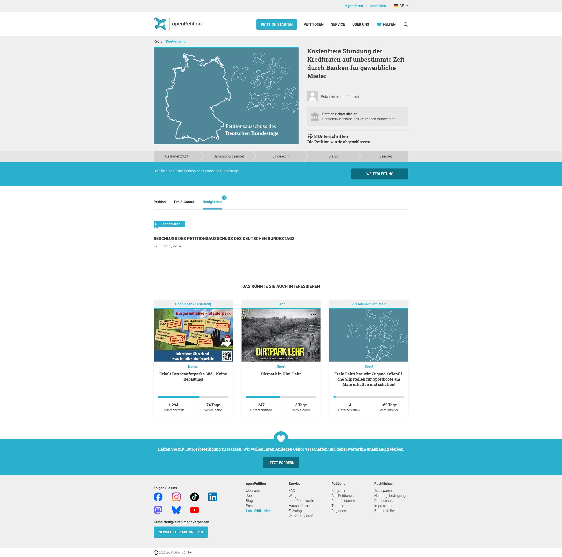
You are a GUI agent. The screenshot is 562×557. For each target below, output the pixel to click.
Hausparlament (301, 506)
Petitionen (314, 24)
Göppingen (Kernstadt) (193, 304)
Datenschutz (384, 501)
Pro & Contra (184, 202)
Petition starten (277, 24)
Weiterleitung (379, 174)
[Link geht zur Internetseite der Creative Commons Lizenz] (156, 552)
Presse (251, 506)
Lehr (281, 304)
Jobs (250, 496)
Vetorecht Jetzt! (301, 516)
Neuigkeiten (212, 200)
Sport (281, 366)
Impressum (383, 506)
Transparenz (384, 491)
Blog (249, 501)
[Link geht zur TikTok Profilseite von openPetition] (194, 496)
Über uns (253, 491)
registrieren (353, 6)
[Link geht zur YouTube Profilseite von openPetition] (194, 510)
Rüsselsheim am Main (368, 304)
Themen (337, 506)
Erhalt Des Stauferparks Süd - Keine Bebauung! (193, 376)
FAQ (292, 491)
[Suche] (406, 24)
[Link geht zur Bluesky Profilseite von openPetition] (176, 510)
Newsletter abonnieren (181, 532)
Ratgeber (338, 491)
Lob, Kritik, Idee (258, 511)
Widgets (295, 496)
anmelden (378, 6)
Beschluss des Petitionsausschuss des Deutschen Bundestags (224, 238)
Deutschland (176, 41)
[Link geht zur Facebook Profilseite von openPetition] (158, 496)
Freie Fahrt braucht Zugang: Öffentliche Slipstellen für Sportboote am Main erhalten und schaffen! (368, 379)
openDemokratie (301, 501)
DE (401, 6)
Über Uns (360, 24)
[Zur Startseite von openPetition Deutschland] (178, 24)
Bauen (193, 366)
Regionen (338, 511)
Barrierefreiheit (385, 511)
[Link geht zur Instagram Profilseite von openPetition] (176, 496)
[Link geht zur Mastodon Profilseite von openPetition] (158, 510)
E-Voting (295, 511)
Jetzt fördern (281, 463)
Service (338, 24)
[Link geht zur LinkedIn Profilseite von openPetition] (212, 496)
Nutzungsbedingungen (391, 496)
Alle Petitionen (342, 496)
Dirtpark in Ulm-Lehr (281, 373)
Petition (160, 202)
